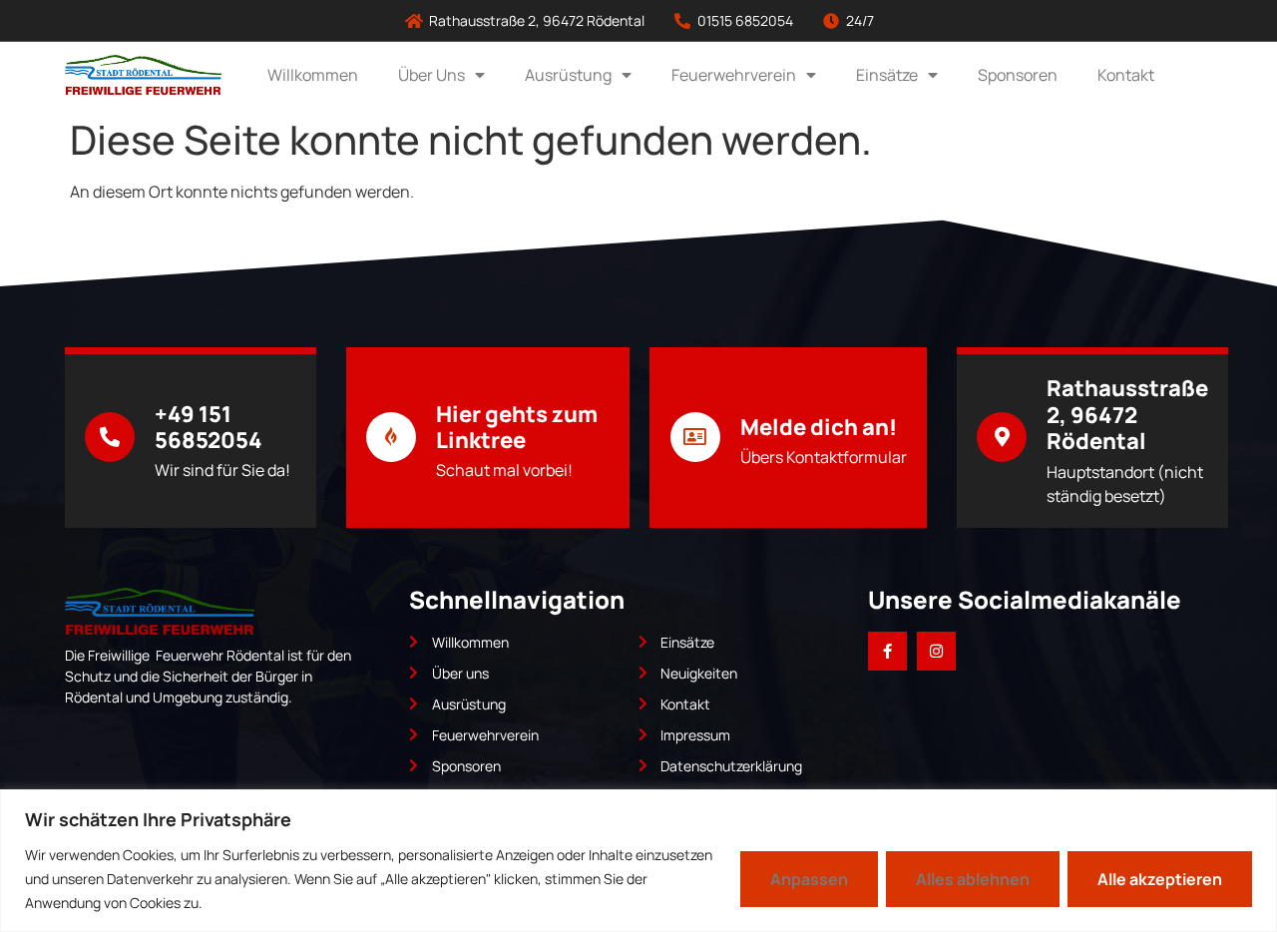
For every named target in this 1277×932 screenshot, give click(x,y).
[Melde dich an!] (695, 437)
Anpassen (809, 879)
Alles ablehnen (973, 879)
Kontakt (1125, 75)
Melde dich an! (818, 427)
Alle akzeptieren (1159, 879)
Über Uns (431, 75)
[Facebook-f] (887, 651)
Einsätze (887, 75)
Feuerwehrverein (733, 75)
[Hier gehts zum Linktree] (391, 437)
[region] (638, 860)
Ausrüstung (568, 75)
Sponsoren (1018, 75)
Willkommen (312, 75)
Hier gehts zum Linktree (517, 427)
